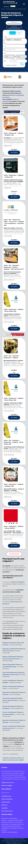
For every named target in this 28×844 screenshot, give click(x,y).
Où (5, 46)
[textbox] (15, 43)
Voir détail (14, 152)
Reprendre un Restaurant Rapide (9, 832)
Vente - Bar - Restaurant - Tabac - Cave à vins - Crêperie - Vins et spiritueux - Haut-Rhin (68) (14, 222)
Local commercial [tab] (14, 27)
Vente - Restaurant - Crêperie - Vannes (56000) (13, 527)
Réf (5, 61)
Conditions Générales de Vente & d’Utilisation (14, 839)
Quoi (5, 36)
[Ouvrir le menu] (24, 4)
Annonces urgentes (11, 65)
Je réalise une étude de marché (11, 758)
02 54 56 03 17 (5, 793)
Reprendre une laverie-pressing (9, 818)
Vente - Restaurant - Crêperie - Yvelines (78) (13, 176)
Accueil (2, 9)
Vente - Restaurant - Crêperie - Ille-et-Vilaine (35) (13, 310)
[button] (12, 39)
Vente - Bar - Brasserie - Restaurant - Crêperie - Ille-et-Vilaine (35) (14, 442)
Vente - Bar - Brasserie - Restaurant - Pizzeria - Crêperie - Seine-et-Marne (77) (14, 267)
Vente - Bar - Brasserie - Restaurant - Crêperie (12, 356)
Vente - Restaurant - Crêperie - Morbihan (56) (13, 134)
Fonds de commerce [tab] (14, 23)
